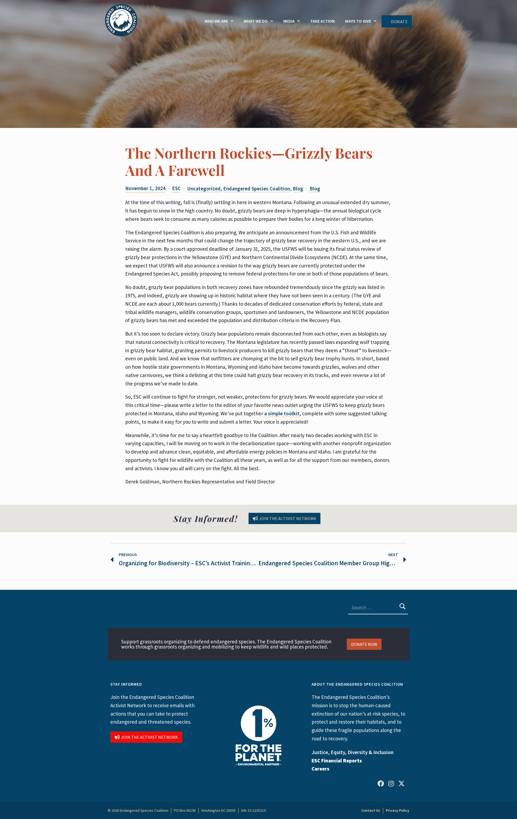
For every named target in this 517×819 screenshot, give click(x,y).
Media (289, 21)
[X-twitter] (401, 783)
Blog (298, 188)
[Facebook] (381, 783)
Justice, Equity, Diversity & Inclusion (352, 752)
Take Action (322, 21)
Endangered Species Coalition (256, 188)
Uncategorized (204, 188)
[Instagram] (391, 783)
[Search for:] (378, 608)
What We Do (256, 21)
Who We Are (216, 21)
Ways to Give (358, 21)
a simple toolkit (281, 413)
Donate (399, 21)
